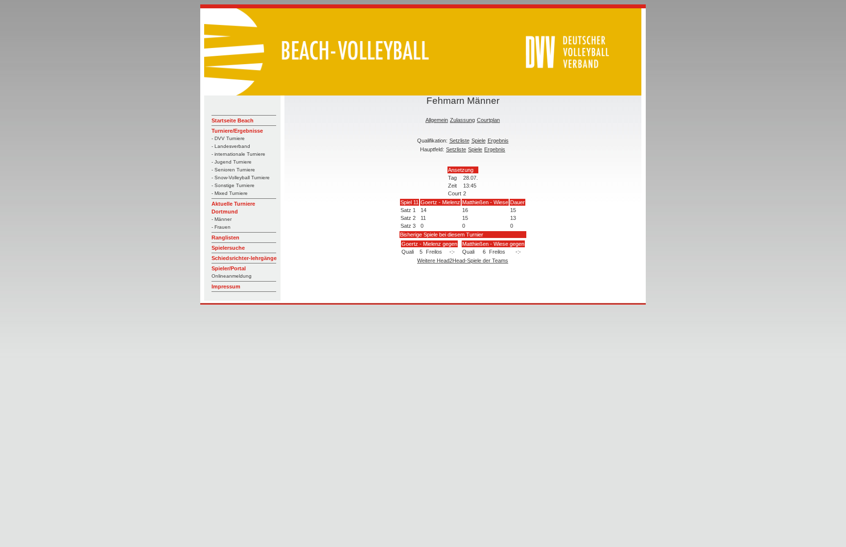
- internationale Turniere (238, 154)
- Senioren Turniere (233, 169)
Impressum (226, 286)
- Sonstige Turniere (233, 185)
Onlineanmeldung (232, 276)
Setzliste (459, 140)
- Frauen (221, 227)
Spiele (478, 140)
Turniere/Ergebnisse (237, 131)
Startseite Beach (233, 120)
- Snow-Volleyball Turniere (241, 177)
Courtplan (488, 120)
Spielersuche (228, 248)
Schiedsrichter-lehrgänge (244, 258)
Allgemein (436, 120)
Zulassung (462, 120)
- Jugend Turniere (232, 162)
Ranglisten (225, 237)
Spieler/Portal (229, 268)
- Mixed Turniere (230, 193)
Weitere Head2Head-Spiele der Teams (462, 260)
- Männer (222, 219)
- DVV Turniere (228, 138)
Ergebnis (498, 140)
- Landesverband (231, 146)
